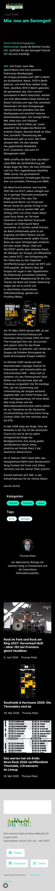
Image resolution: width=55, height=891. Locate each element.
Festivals (13, 503)
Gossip (41, 503)
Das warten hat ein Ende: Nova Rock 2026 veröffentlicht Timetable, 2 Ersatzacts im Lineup (26, 763)
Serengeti (25, 519)
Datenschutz (34, 875)
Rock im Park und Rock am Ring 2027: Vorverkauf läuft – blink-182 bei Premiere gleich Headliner (23, 645)
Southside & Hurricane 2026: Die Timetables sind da (27, 704)
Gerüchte (27, 503)
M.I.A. (12, 519)
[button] (5, 885)
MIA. (6, 50)
